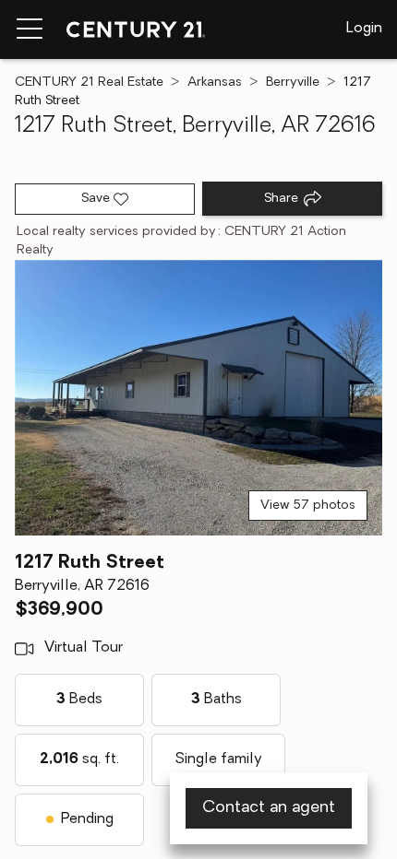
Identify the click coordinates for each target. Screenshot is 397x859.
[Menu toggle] (29, 29)
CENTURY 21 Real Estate (89, 82)
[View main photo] (198, 397)
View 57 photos (307, 505)
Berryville (292, 82)
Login (364, 28)
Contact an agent (268, 808)
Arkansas (214, 82)
